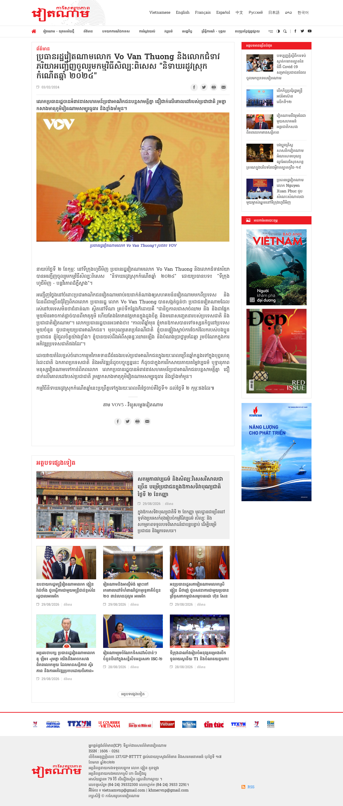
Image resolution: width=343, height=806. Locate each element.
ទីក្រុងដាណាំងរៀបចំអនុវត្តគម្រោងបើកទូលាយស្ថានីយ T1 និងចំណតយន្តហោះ (199, 656)
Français (203, 13)
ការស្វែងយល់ (147, 31)
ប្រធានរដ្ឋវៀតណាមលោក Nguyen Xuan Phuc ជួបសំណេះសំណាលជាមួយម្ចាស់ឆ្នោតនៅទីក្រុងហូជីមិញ (275, 191)
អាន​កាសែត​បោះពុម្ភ (266, 220)
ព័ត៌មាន (88, 31)
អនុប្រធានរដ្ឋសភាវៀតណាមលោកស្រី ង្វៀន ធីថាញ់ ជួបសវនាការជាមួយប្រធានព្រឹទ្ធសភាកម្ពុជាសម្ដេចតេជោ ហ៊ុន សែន (199, 590)
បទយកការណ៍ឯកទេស (116, 31)
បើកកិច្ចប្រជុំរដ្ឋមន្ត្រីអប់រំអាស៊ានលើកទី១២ (289, 96)
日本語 (274, 13)
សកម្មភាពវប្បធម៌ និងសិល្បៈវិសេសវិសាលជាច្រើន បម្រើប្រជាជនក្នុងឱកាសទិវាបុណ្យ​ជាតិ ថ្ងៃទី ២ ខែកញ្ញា (180, 487)
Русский (256, 13)
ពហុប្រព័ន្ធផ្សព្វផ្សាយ (247, 31)
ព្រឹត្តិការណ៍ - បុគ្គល (214, 31)
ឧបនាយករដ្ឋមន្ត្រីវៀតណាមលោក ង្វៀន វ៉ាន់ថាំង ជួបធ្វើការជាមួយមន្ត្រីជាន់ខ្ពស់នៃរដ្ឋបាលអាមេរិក (65, 590)
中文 (239, 13)
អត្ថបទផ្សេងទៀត (56, 463)
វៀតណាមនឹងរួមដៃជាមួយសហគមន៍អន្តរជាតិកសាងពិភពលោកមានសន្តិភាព (276, 124)
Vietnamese (159, 13)
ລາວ (288, 13)
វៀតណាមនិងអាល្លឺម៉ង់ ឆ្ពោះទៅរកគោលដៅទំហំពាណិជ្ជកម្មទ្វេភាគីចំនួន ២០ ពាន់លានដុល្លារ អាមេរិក (132, 590)
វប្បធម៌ (168, 31)
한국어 (303, 13)
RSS (251, 787)
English (182, 13)
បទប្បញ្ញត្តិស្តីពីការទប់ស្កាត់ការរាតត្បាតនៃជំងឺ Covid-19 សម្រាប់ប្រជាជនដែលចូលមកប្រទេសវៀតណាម (276, 67)
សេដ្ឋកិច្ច (187, 31)
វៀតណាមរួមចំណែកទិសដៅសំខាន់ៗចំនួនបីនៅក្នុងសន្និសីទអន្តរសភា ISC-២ (132, 656)
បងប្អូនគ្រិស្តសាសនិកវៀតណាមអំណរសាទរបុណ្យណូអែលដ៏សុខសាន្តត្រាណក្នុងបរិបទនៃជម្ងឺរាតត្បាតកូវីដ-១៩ (275, 156)
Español (223, 13)
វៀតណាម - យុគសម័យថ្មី (58, 31)
